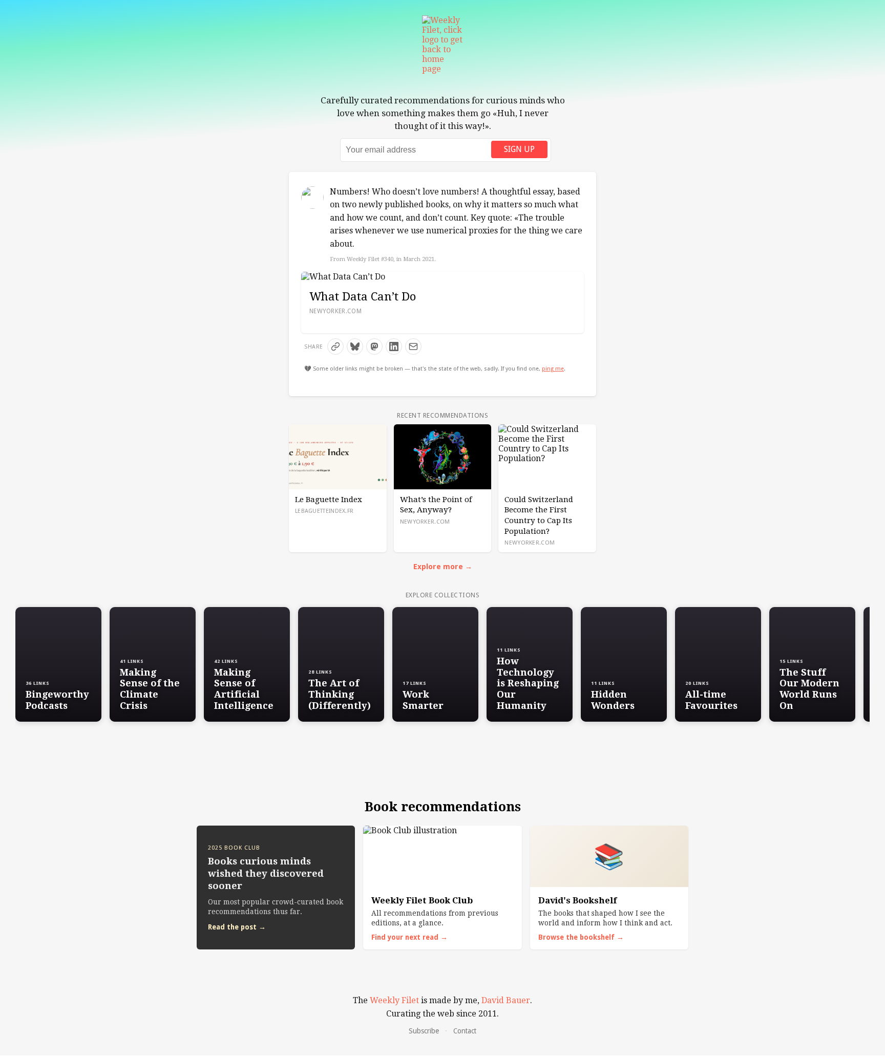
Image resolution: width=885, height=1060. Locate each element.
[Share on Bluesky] (355, 346)
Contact (464, 1031)
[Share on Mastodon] (374, 346)
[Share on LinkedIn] (394, 346)
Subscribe (424, 1031)
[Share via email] (413, 346)
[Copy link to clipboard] (335, 346)
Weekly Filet (394, 1000)
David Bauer (505, 1000)
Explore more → (442, 567)
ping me (553, 368)
